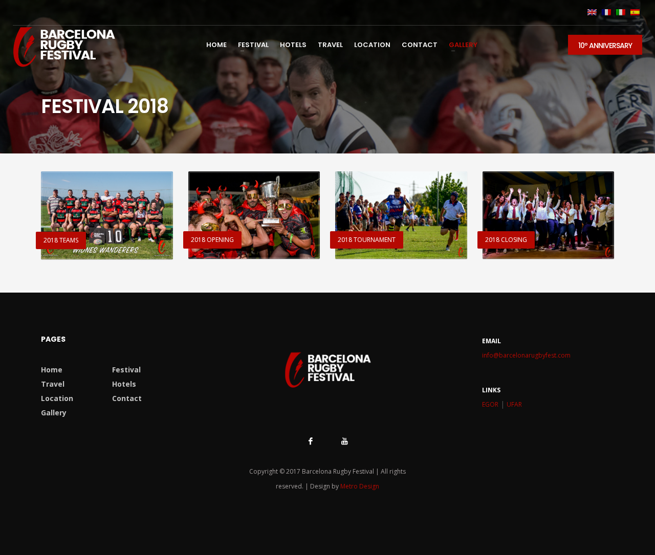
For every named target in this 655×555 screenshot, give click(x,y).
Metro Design (359, 486)
